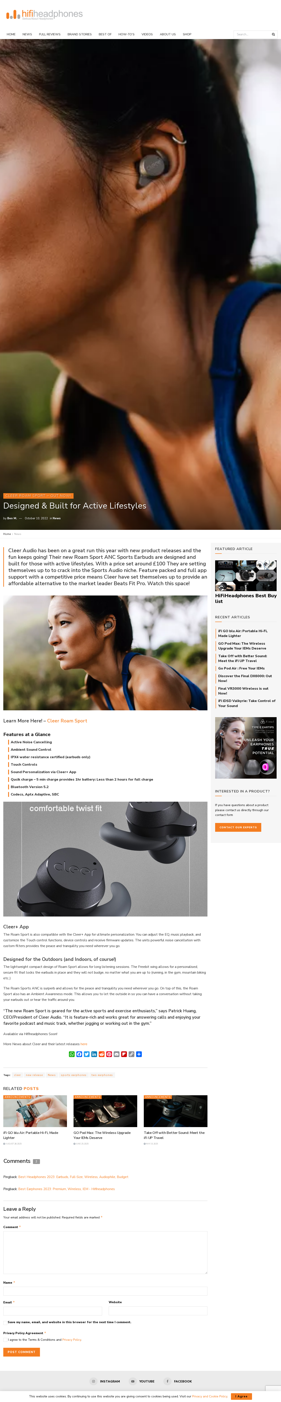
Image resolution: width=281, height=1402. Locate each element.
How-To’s (127, 34)
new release (34, 1075)
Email (9, 1302)
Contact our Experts (238, 827)
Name (9, 1282)
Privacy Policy (71, 1340)
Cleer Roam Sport (67, 721)
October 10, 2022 (36, 518)
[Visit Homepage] (44, 15)
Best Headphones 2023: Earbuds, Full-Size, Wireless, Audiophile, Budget (73, 1177)
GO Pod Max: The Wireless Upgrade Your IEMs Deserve (102, 1135)
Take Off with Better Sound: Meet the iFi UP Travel (242, 658)
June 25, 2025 (81, 1143)
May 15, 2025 (152, 1143)
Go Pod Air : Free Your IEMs (241, 668)
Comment (12, 1227)
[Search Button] (274, 34)
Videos (147, 34)
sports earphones (73, 1075)
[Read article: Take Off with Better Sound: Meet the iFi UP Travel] (175, 1111)
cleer (17, 1075)
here (84, 1044)
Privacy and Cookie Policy (209, 1396)
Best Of (105, 34)
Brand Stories (80, 34)
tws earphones (102, 1075)
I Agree (241, 1396)
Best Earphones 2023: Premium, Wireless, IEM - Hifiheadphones (66, 1189)
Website (115, 1302)
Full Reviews (50, 34)
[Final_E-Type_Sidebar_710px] (246, 748)
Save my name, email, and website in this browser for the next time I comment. (69, 1322)
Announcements (17, 1097)
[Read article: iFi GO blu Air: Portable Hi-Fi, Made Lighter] (35, 1111)
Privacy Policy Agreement (24, 1333)
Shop (187, 34)
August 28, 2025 (13, 1143)
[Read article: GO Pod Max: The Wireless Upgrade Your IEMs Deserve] (105, 1111)
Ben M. (12, 518)
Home (11, 34)
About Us (168, 34)
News (27, 34)
